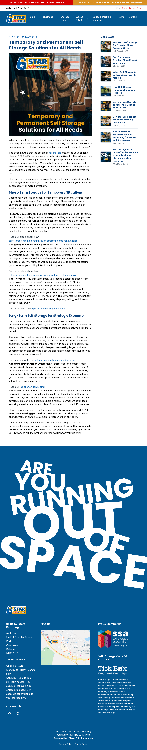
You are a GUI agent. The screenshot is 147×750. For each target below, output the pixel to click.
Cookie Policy (81, 744)
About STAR (79, 18)
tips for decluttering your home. (49, 308)
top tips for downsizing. (32, 386)
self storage (55, 152)
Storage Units (65, 18)
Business (48, 16)
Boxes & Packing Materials (102, 18)
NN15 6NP (12, 653)
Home (32, 16)
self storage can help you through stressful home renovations (43, 240)
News (121, 16)
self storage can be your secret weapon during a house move (43, 275)
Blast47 (73, 738)
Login (132, 8)
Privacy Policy (65, 744)
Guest (124, 8)
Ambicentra (87, 738)
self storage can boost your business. (54, 360)
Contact (133, 16)
